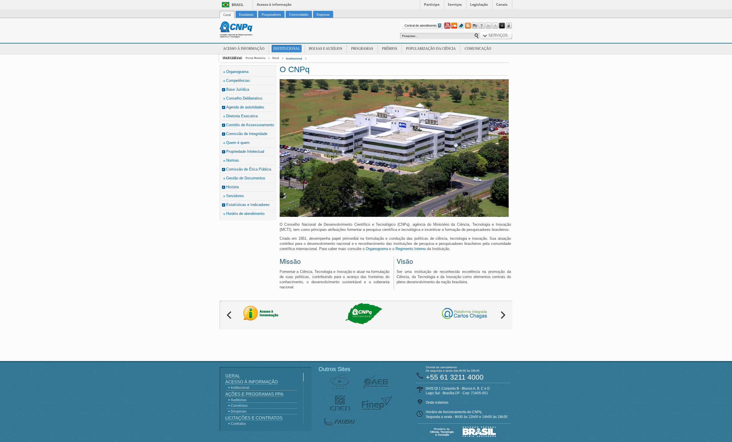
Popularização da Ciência (431, 49)
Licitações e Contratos (254, 417)
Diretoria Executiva (242, 116)
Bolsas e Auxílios (325, 49)
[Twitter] (461, 26)
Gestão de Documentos (245, 178)
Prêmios (389, 49)
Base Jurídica (237, 89)
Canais (502, 4)
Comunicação (478, 49)
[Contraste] (502, 26)
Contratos (238, 424)
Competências (238, 80)
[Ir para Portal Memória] (243, 30)
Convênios (239, 406)
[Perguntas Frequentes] (481, 26)
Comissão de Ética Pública (248, 169)
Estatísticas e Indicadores (248, 205)
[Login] (509, 26)
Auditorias (238, 400)
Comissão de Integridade (246, 134)
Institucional (286, 49)
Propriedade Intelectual (245, 151)
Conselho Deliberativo (244, 98)
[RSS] (468, 26)
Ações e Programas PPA (254, 394)
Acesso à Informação (243, 49)
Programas (362, 49)
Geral (275, 58)
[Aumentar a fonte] (488, 26)
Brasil (238, 4)
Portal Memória (255, 58)
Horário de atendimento (245, 213)
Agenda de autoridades (245, 107)
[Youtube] (447, 26)
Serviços (455, 4)
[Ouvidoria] (475, 26)
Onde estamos (437, 403)
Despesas (238, 411)
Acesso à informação (274, 4)
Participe (431, 4)
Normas (232, 160)
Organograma (237, 72)
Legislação (479, 4)
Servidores (235, 196)
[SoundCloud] (454, 26)
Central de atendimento (421, 25)
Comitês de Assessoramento (250, 125)
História (232, 187)
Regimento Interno (410, 249)
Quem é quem (238, 142)
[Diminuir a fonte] (495, 26)
